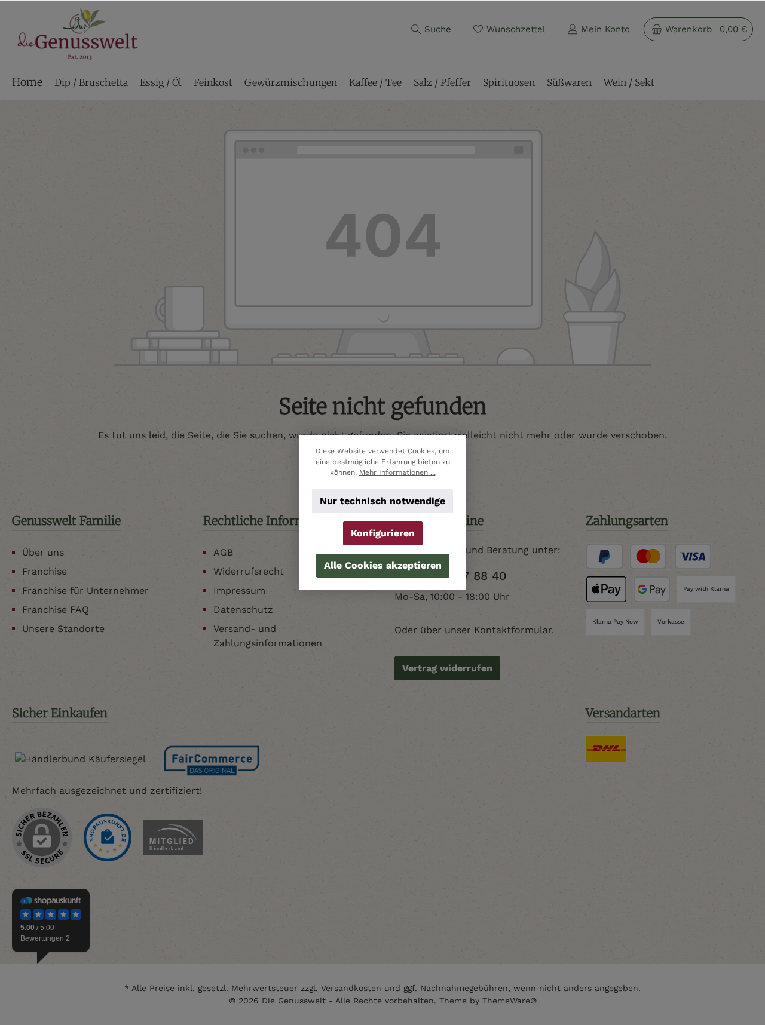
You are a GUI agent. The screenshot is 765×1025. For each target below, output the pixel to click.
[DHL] (606, 748)
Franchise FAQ (55, 609)
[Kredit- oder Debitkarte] (670, 556)
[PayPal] (604, 556)
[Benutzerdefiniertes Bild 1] (107, 837)
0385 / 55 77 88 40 (450, 576)
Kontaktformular (513, 630)
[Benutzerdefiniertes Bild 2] (173, 837)
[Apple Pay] (606, 589)
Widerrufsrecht (248, 571)
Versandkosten (351, 988)
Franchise (44, 571)
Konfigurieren (383, 533)
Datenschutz (243, 609)
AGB (223, 552)
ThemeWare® (509, 1000)
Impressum (239, 590)
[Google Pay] (652, 589)
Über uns (43, 552)
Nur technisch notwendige (382, 501)
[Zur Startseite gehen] (77, 34)
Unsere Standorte (63, 628)
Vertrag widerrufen (447, 668)
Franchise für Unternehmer (85, 590)
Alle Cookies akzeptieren (383, 565)
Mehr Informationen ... (397, 472)
